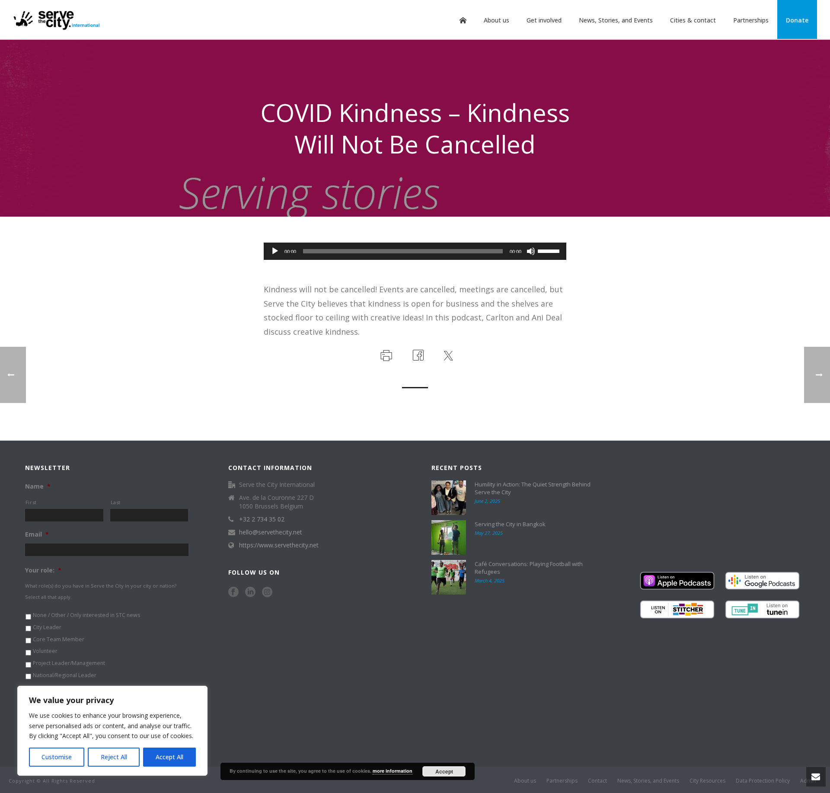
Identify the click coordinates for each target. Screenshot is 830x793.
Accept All (169, 757)
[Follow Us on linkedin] (250, 592)
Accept (444, 771)
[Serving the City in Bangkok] (448, 537)
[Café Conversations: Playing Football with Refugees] (448, 577)
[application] (415, 251)
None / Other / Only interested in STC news (86, 615)
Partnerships (751, 20)
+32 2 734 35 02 (261, 519)
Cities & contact (693, 20)
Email (37, 534)
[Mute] (531, 251)
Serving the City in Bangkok (510, 524)
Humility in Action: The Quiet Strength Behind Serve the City (533, 488)
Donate (797, 20)
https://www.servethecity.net (279, 545)
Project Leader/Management (69, 663)
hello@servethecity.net (270, 532)
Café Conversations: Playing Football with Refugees (529, 568)
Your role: (43, 570)
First (31, 502)
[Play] (275, 251)
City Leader (47, 627)
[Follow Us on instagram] (267, 592)
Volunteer (45, 651)
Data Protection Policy (763, 780)
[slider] (550, 250)
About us (496, 20)
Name (38, 486)
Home (463, 20)
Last (116, 502)
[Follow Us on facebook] (233, 592)
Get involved (544, 20)
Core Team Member (58, 639)
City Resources (707, 780)
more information (392, 770)
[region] (112, 731)
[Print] (385, 354)
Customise (57, 757)
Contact (597, 780)
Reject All (114, 757)
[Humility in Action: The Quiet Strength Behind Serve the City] (448, 497)
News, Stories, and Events (616, 20)
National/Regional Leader (64, 675)
